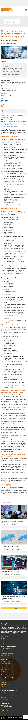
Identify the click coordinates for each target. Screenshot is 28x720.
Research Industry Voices (7, 95)
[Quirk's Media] (7, 10)
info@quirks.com (4, 710)
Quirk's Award (4, 674)
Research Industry (11, 90)
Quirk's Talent (4, 687)
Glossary (3, 692)
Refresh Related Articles (14, 608)
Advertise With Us (5, 641)
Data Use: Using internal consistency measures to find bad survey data (13, 597)
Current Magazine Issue (6, 648)
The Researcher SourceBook (7, 661)
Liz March (5, 41)
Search (6, 20)
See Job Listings (4, 680)
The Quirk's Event (5, 638)
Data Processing (23, 82)
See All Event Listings (6, 669)
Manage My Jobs (5, 684)
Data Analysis (15, 82)
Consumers (3, 90)
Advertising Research (6, 82)
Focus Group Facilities (6, 663)
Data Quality (4, 84)
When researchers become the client (10, 571)
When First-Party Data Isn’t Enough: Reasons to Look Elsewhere (13, 125)
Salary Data (3, 697)
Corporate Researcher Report (7, 695)
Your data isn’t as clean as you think (10, 546)
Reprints (6, 718)
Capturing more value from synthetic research (12, 521)
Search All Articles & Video (7, 653)
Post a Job (3, 682)
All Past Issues (4, 650)
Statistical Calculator (5, 699)
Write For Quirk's (5, 655)
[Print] (2, 106)
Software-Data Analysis (13, 84)
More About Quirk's (5, 636)
